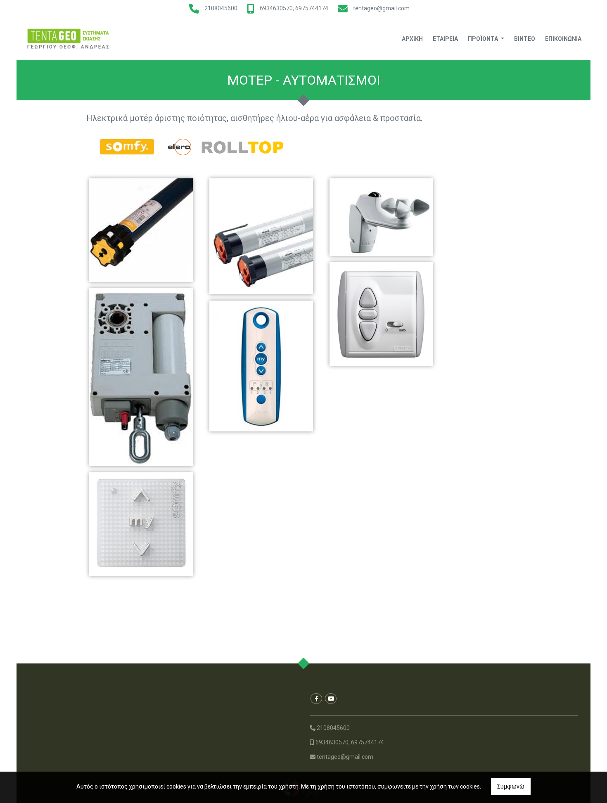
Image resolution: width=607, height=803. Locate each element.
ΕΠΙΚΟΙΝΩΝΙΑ (563, 39)
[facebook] (316, 698)
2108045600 (220, 8)
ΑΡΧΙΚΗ (412, 39)
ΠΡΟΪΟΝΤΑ (483, 39)
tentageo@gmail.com (381, 8)
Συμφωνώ (510, 786)
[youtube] (331, 698)
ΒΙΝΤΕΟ (524, 39)
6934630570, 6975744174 (294, 8)
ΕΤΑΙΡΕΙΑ (445, 39)
